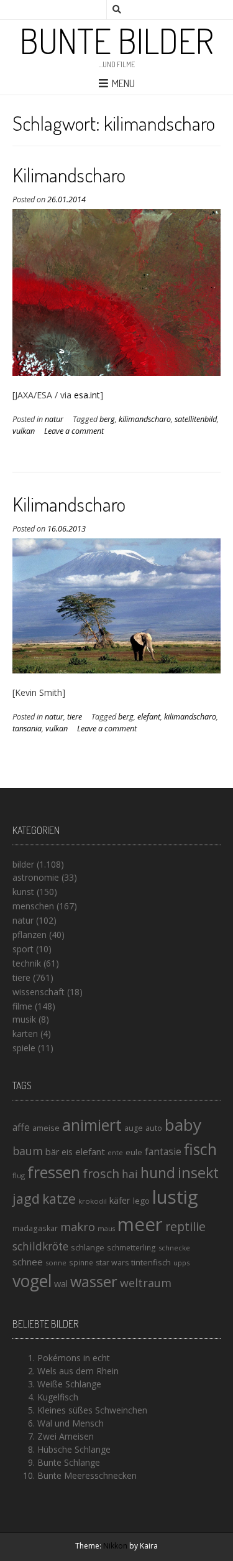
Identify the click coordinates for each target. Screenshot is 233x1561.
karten (25, 1033)
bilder (23, 864)
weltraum (145, 1282)
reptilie (185, 1226)
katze (59, 1198)
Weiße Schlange (69, 1384)
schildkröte (40, 1246)
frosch (101, 1173)
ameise (46, 1127)
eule (134, 1152)
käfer (119, 1200)
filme (22, 1006)
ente (115, 1152)
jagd (26, 1198)
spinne (81, 1262)
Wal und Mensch (70, 1423)
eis (67, 1152)
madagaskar (35, 1228)
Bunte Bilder (117, 40)
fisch (200, 1149)
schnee (27, 1261)
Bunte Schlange (68, 1462)
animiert (92, 1124)
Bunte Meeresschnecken (87, 1475)
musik (24, 1019)
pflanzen (29, 934)
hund (157, 1173)
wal (61, 1283)
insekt (198, 1173)
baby (183, 1124)
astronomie (35, 877)
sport (23, 949)
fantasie (163, 1151)
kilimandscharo (145, 419)
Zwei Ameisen (65, 1436)
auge (133, 1128)
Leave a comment (74, 431)
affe (21, 1127)
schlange (87, 1247)
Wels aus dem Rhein (78, 1371)
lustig (175, 1196)
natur (54, 419)
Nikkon (115, 1545)
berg (107, 419)
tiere (74, 716)
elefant (148, 716)
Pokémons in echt (73, 1358)
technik (26, 963)
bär (52, 1152)
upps (181, 1262)
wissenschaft (38, 992)
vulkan (23, 431)
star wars (112, 1262)
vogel (32, 1281)
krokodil (92, 1201)
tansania (27, 728)
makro (77, 1226)
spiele (23, 1048)
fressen (53, 1172)
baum (27, 1150)
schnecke (174, 1247)
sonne (55, 1262)
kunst (23, 892)
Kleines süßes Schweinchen (92, 1410)
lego (141, 1200)
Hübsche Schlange (74, 1449)
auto (153, 1127)
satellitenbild (196, 419)
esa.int (87, 395)
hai (130, 1173)
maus (106, 1228)
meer (140, 1224)
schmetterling (131, 1247)
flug (18, 1175)
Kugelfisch (57, 1397)
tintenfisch (151, 1262)
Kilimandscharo (69, 174)
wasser (93, 1281)
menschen (33, 906)
